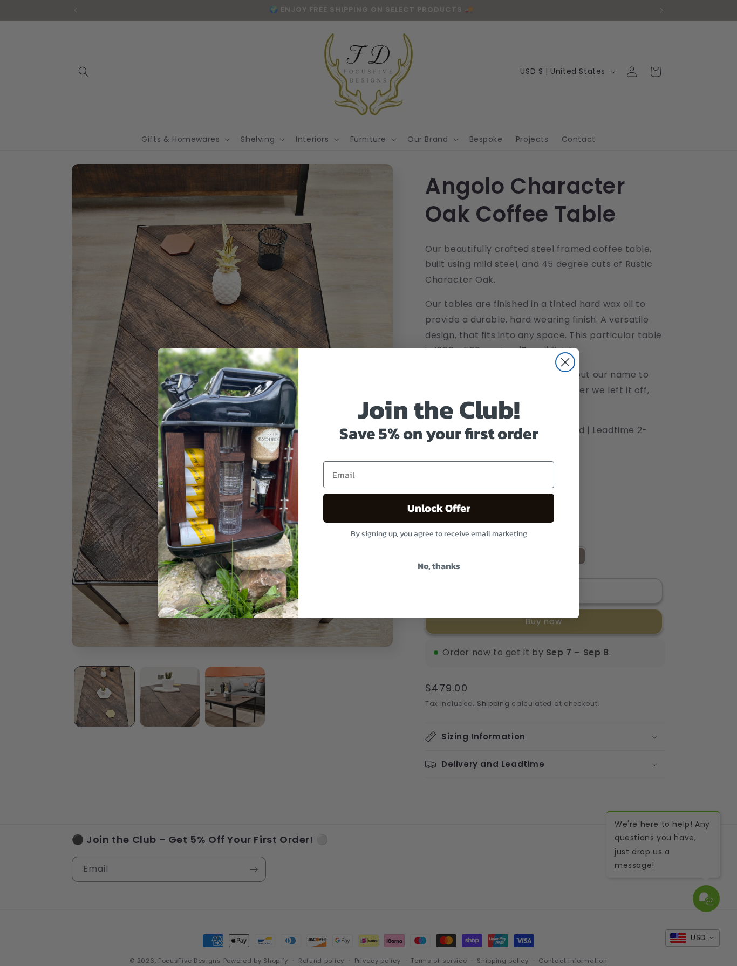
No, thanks (439, 565)
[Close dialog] (565, 362)
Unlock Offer (438, 508)
